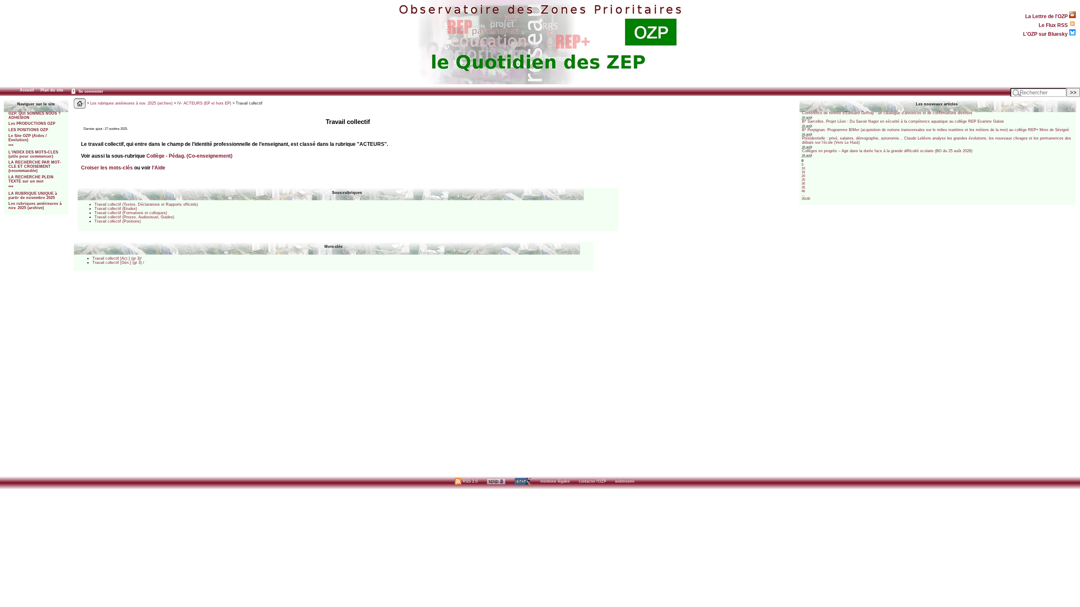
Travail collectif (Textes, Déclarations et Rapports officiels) (146, 204)
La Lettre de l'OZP (1047, 16)
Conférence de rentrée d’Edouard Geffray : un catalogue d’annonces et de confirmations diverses (887, 113)
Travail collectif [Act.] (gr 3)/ (117, 258)
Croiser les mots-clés (107, 167)
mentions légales (555, 481)
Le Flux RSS (1054, 25)
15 (803, 172)
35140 (806, 199)
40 (803, 191)
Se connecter (90, 91)
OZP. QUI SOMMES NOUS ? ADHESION (34, 115)
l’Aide (158, 167)
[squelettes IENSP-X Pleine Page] (523, 481)
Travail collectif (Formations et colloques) (130, 213)
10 (803, 168)
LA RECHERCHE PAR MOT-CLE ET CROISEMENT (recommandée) (34, 166)
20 (803, 176)
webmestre (624, 481)
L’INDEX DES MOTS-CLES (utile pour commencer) (33, 154)
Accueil (27, 90)
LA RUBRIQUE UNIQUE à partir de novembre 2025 (32, 195)
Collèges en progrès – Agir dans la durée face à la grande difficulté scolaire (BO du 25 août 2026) (887, 151)
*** (11, 146)
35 (803, 187)
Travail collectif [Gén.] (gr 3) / (118, 263)
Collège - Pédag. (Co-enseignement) (189, 155)
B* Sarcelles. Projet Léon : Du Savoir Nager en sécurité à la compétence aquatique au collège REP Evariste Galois (903, 121)
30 (803, 183)
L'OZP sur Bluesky (1046, 34)
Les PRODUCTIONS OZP (31, 123)
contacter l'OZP (592, 481)
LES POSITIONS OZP (28, 130)
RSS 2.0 (470, 481)
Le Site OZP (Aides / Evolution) (27, 138)
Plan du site (51, 90)
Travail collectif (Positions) (117, 221)
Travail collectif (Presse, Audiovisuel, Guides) (134, 217)
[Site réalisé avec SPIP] (496, 481)
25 (803, 180)
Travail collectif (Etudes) (115, 209)
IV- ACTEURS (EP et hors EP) (204, 103)
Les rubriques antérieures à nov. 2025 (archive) (35, 205)
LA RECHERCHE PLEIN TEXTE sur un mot (31, 179)
